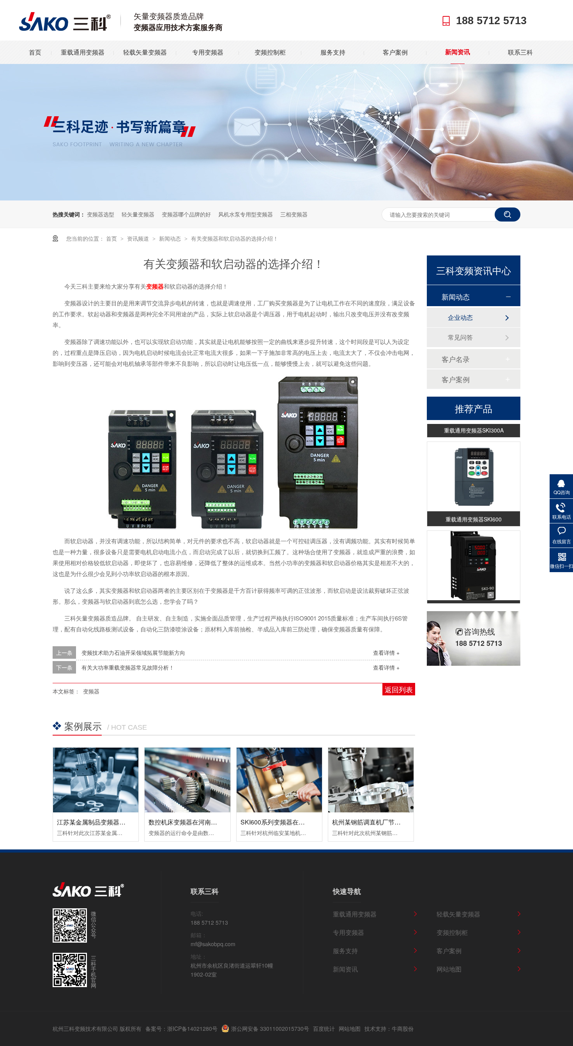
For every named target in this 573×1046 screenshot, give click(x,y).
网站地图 (449, 968)
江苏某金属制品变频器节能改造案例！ (110, 821)
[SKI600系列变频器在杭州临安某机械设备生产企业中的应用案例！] (279, 780)
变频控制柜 (270, 52)
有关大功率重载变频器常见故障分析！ (127, 667)
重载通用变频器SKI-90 (473, 602)
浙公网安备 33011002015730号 (270, 1028)
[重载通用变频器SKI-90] (473, 560)
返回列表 (399, 689)
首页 (35, 52)
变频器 (155, 286)
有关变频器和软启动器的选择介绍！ (234, 238)
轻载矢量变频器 (145, 52)
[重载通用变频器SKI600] (473, 471)
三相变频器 (294, 214)
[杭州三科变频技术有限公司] (65, 28)
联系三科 (520, 52)
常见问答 (460, 337)
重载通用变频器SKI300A (474, 424)
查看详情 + (386, 652)
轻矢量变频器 (138, 214)
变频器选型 (100, 214)
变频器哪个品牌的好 (186, 214)
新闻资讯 (457, 52)
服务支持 (332, 52)
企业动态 (460, 317)
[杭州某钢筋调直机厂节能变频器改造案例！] (371, 780)
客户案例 (395, 52)
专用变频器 (207, 52)
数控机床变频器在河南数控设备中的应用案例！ (214, 821)
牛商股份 (403, 1028)
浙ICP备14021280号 (192, 1028)
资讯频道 (138, 238)
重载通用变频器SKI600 (474, 513)
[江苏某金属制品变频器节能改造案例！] (95, 780)
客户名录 (456, 359)
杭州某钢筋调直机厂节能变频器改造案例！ (391, 821)
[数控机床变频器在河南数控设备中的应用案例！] (187, 780)
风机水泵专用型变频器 (245, 214)
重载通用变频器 (82, 52)
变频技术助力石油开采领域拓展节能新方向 (133, 652)
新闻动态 (170, 238)
